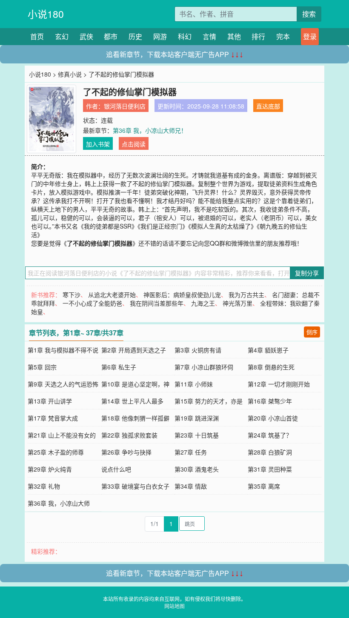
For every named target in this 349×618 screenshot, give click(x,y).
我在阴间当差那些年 (156, 303)
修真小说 (70, 74)
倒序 (312, 332)
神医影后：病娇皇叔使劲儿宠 (182, 294)
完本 (283, 36)
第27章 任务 (190, 452)
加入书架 (98, 144)
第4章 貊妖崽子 (268, 350)
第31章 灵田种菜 (270, 469)
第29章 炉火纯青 (50, 469)
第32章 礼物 (44, 486)
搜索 (309, 14)
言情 (209, 36)
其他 (234, 36)
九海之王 (203, 303)
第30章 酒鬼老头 (196, 469)
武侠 (86, 36)
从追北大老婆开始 (112, 294)
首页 (37, 36)
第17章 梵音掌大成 (53, 418)
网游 (160, 36)
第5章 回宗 (42, 367)
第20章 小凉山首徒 (273, 418)
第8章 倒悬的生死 (271, 367)
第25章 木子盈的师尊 (56, 452)
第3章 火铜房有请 (197, 350)
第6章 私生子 (118, 367)
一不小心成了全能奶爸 (92, 303)
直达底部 (268, 106)
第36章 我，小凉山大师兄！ (150, 130)
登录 (310, 36)
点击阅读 (134, 144)
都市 (110, 36)
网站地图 (174, 605)
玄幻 (62, 36)
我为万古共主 (246, 294)
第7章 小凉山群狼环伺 (203, 367)
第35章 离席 (264, 486)
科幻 (185, 36)
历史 (135, 36)
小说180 (46, 14)
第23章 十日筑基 (196, 435)
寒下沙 (71, 294)
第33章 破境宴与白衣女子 (135, 486)
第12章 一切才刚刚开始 (279, 384)
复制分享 (307, 273)
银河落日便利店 (125, 106)
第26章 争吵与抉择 (126, 452)
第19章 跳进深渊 (196, 418)
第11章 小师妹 (193, 384)
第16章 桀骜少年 (270, 401)
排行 (258, 36)
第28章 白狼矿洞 (270, 452)
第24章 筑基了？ (270, 435)
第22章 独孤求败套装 (129, 435)
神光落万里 (237, 303)
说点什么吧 (116, 469)
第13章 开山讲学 (50, 401)
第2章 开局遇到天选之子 (133, 350)
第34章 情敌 (190, 486)
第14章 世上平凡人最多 (132, 401)
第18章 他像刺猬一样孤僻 (135, 418)
